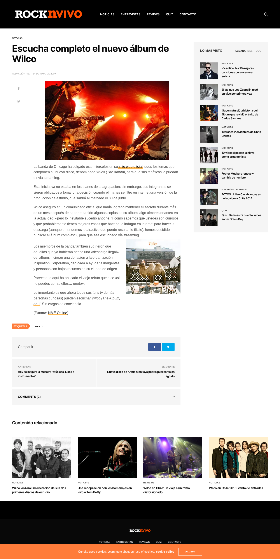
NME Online (57, 313)
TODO (257, 51)
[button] (209, 217)
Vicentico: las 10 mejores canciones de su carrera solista (238, 72)
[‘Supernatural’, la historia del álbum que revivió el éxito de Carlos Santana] (209, 113)
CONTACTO (188, 14)
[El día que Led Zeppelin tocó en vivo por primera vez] (209, 92)
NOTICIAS (107, 14)
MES (249, 51)
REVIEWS (153, 14)
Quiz (169, 14)
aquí (36, 304)
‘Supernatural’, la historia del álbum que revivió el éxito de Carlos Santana (240, 114)
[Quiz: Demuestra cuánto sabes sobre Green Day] (209, 217)
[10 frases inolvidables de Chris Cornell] (209, 134)
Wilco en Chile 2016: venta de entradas (236, 488)
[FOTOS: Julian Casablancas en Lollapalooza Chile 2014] (209, 197)
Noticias (17, 38)
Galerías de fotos (234, 190)
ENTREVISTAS (130, 14)
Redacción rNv (21, 74)
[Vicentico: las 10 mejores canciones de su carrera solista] (209, 70)
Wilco (38, 326)
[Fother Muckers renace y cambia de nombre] (209, 176)
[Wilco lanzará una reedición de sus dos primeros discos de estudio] (41, 457)
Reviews (148, 483)
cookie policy (165, 551)
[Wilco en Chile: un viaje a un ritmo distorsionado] (172, 457)
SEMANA (240, 51)
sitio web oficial (130, 166)
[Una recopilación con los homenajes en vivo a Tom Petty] (107, 457)
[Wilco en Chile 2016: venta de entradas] (238, 457)
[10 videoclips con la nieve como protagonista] (209, 155)
